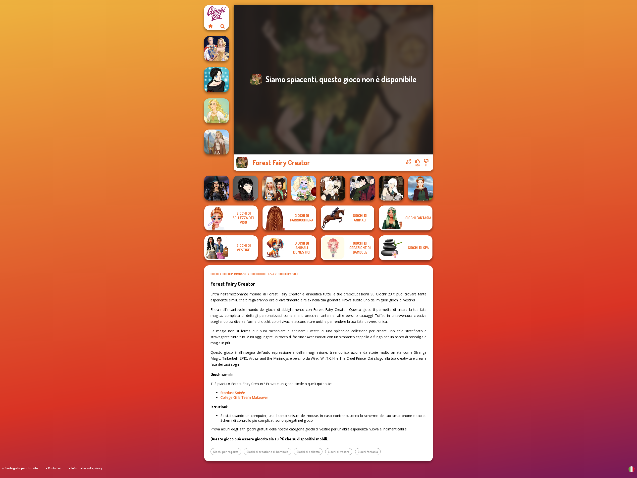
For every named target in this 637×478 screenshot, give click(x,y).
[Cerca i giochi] (222, 26)
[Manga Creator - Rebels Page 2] (216, 79)
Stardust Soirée (232, 392)
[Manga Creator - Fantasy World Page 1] (391, 188)
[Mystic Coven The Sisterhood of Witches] (216, 188)
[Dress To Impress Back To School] (274, 188)
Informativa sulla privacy (86, 468)
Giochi (215, 274)
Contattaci (54, 468)
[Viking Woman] (216, 142)
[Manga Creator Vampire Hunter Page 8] (362, 188)
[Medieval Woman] (420, 188)
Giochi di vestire (288, 274)
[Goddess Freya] (216, 110)
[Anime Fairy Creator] (303, 188)
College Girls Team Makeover (244, 397)
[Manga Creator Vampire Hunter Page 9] (245, 188)
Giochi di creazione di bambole (267, 452)
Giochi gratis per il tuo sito (21, 468)
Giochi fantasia (368, 452)
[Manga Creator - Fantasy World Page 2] (332, 188)
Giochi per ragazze (234, 274)
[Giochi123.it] (210, 26)
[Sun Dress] (216, 48)
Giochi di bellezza (262, 274)
